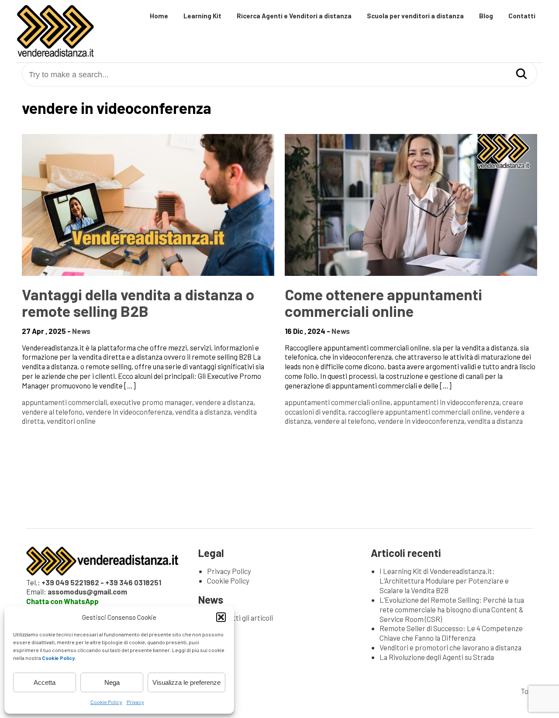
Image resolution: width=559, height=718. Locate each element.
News (81, 330)
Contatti (521, 16)
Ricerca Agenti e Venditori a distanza (294, 16)
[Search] (521, 74)
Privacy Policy (229, 571)
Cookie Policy (106, 702)
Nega (112, 682)
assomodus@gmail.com (87, 591)
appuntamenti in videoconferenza (446, 402)
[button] (221, 617)
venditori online (71, 420)
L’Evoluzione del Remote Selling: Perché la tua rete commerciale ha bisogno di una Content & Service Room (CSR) (452, 609)
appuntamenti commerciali (64, 402)
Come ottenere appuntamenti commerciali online (383, 302)
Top (527, 691)
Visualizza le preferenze (186, 682)
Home (159, 16)
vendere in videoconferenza (129, 411)
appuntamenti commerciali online (337, 402)
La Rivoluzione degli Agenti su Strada (437, 657)
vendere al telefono (52, 411)
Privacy (135, 702)
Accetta (44, 682)
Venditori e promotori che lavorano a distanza (450, 647)
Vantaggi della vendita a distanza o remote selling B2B (138, 302)
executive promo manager (151, 402)
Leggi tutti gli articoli (240, 617)
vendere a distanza (224, 402)
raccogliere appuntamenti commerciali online (419, 411)
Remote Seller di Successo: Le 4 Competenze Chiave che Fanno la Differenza (451, 633)
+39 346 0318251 (133, 582)
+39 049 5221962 (70, 582)
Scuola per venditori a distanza (415, 16)
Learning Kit (202, 16)
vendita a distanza (203, 411)
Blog (486, 16)
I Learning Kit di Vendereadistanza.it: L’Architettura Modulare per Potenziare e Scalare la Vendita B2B (444, 580)
